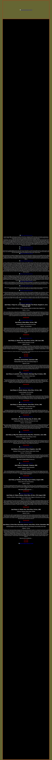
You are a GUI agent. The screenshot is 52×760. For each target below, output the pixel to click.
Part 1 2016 (26, 354)
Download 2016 (26, 317)
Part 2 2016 (26, 355)
